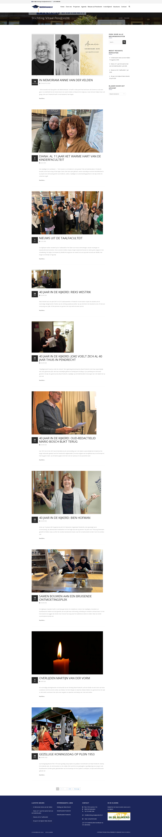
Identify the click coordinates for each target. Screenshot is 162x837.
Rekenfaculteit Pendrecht (64, 814)
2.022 (70, 789)
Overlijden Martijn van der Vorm (64, 678)
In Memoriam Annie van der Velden (66, 80)
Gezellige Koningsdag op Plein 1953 (67, 754)
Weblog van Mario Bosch (64, 807)
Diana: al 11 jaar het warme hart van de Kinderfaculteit (70, 158)
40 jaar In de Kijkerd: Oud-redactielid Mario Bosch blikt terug (67, 439)
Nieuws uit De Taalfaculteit (61, 238)
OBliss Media (126, 832)
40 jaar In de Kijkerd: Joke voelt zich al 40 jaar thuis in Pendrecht (70, 358)
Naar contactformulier (90, 819)
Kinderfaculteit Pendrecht (64, 811)
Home (121, 18)
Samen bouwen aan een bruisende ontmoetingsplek (65, 598)
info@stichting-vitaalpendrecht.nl (42, 1)
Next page (76, 789)
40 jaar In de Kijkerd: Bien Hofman (64, 518)
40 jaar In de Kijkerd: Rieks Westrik (65, 292)
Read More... (42, 98)
